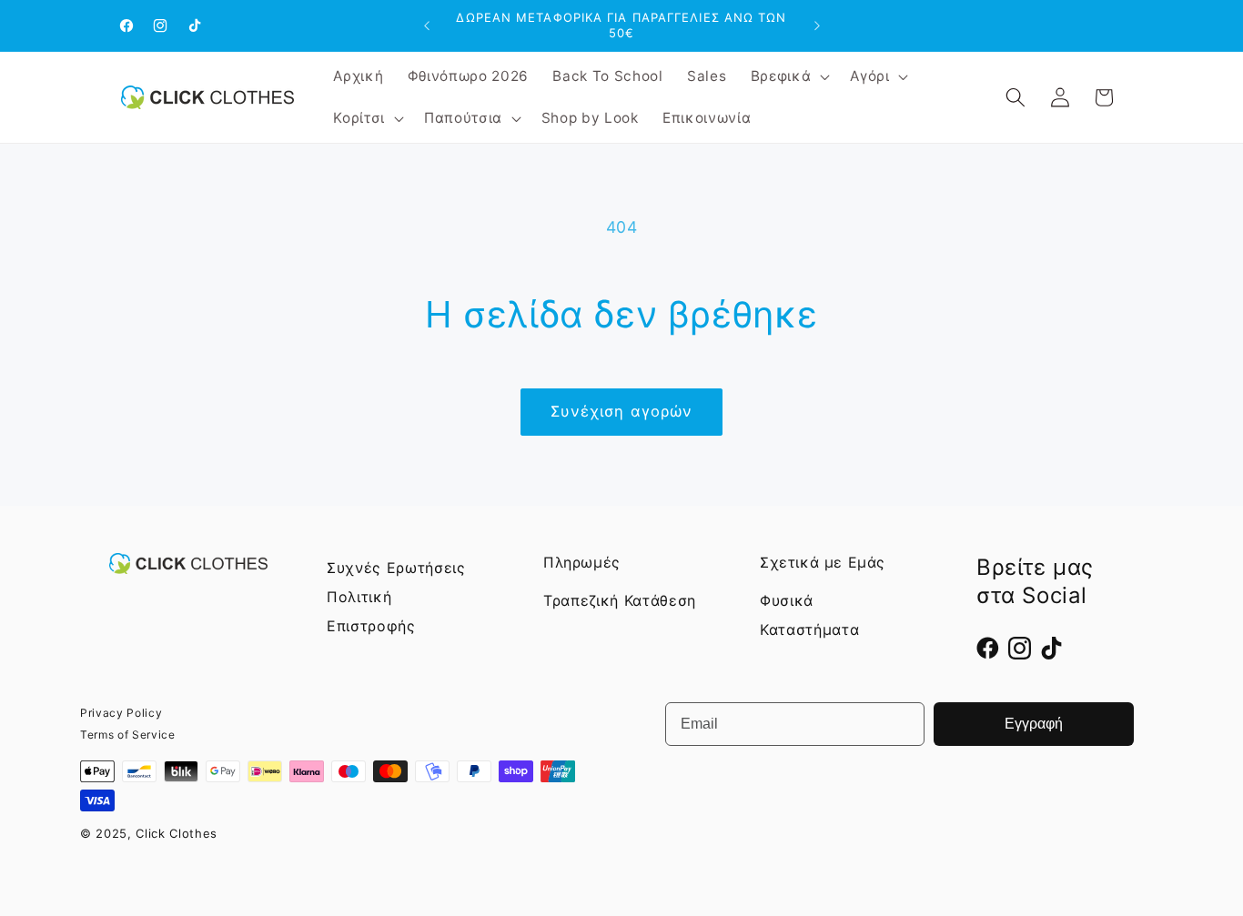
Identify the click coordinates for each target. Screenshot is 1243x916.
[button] (789, 76)
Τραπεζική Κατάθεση (619, 600)
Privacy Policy (121, 713)
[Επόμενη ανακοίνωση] (817, 25)
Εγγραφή (1034, 723)
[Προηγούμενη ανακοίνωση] (427, 25)
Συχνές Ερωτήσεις (396, 568)
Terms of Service (128, 734)
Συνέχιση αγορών (622, 411)
